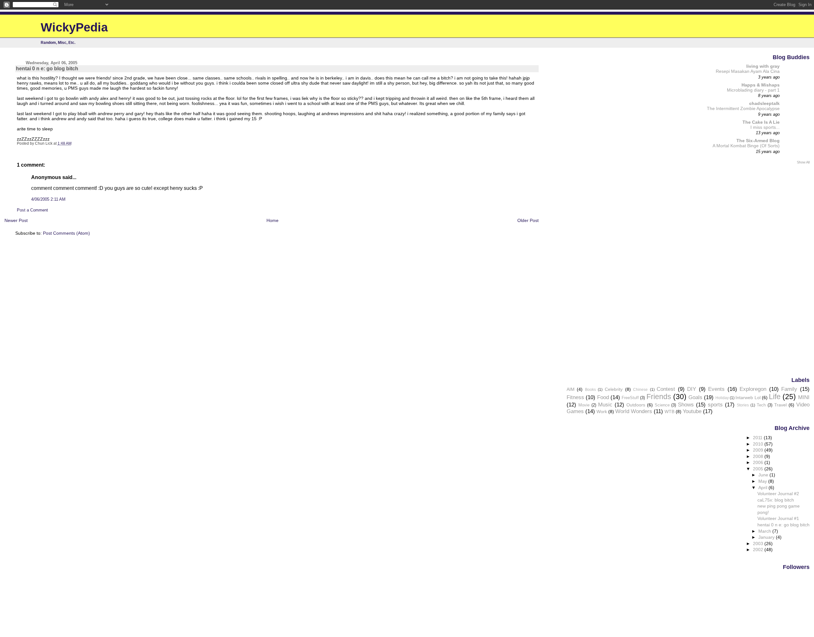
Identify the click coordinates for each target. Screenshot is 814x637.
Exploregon (753, 389)
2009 (758, 450)
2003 (758, 543)
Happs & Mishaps (761, 84)
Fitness (575, 397)
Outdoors (635, 404)
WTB (669, 411)
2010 (758, 444)
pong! (763, 512)
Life (775, 396)
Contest (666, 389)
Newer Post (16, 220)
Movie (584, 405)
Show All (803, 162)
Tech (761, 405)
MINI (804, 397)
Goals (695, 397)
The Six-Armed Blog (758, 140)
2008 (758, 456)
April (763, 487)
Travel (780, 404)
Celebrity (614, 389)
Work (602, 411)
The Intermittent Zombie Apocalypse (743, 108)
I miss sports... (765, 127)
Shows (686, 404)
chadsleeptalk (764, 103)
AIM (571, 389)
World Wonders (633, 411)
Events (716, 389)
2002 (758, 549)
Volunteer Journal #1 (778, 518)
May (763, 481)
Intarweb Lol (747, 397)
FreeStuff (630, 397)
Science (662, 405)
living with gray (763, 66)
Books (590, 389)
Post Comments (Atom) (66, 233)
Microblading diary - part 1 (753, 90)
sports (715, 404)
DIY (691, 389)
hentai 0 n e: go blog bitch (783, 524)
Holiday (722, 398)
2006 (758, 462)
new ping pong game (778, 506)
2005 (758, 468)
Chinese (640, 389)
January (767, 537)
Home (272, 220)
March (765, 531)
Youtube (692, 411)
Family (789, 389)
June (763, 474)
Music (605, 404)
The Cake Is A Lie (761, 122)
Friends (658, 396)
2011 (758, 437)
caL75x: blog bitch (775, 499)
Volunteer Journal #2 (778, 493)
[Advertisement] (784, 270)
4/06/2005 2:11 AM (48, 199)
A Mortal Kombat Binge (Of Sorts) (746, 145)
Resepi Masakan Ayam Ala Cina (748, 71)
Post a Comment (32, 210)
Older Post (528, 220)
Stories (743, 405)
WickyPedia (74, 27)
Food (603, 397)
